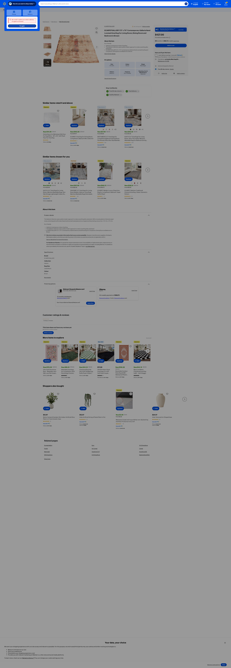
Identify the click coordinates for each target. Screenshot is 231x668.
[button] (206, 3)
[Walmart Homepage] (4, 3)
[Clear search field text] (182, 3)
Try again (22, 26)
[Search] (186, 3)
